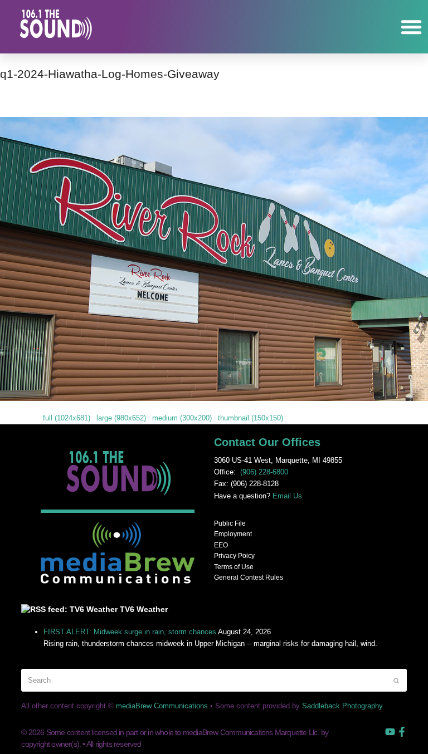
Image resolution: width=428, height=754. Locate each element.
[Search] (213, 680)
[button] (411, 26)
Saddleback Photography (342, 706)
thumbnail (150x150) (250, 418)
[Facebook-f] (402, 732)
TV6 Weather (144, 609)
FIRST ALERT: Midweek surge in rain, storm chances (129, 632)
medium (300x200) (182, 418)
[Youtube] (390, 732)
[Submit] (396, 680)
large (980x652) (121, 418)
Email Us (287, 496)
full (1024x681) (66, 418)
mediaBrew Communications (162, 706)
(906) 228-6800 (264, 472)
